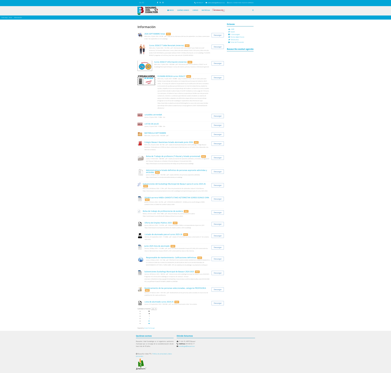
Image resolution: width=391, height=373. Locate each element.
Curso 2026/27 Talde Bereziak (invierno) (166, 45)
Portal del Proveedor (237, 42)
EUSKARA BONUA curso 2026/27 (172, 76)
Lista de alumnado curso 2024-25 (159, 302)
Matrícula (206, 10)
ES (143, 3)
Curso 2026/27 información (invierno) (170, 62)
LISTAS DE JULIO (152, 124)
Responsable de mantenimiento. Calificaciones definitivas (171, 257)
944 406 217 (199, 3)
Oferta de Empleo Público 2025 (158, 222)
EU (140, 3)
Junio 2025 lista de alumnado (157, 246)
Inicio (171, 10)
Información (218, 10)
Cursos (195, 10)
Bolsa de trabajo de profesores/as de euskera (163, 211)
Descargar (218, 35)
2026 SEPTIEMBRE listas (155, 34)
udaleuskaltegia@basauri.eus (216, 3)
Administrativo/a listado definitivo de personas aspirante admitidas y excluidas (176, 171)
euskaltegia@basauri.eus (186, 346)
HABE (232, 29)
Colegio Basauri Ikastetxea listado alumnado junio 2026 (168, 142)
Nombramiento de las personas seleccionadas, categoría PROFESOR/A (175, 288)
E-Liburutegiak (235, 34)
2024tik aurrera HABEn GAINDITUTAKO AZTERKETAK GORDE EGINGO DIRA (176, 197)
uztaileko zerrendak (153, 114)
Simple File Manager (149, 328)
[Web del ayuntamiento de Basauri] (155, 364)
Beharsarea (235, 40)
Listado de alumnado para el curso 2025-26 (164, 234)
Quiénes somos (183, 10)
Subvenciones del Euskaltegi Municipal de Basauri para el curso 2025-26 (174, 184)
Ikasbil (233, 32)
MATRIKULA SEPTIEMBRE (155, 133)
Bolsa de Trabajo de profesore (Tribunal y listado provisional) (173, 156)
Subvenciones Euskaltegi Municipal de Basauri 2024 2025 (169, 271)
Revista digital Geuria (237, 37)
